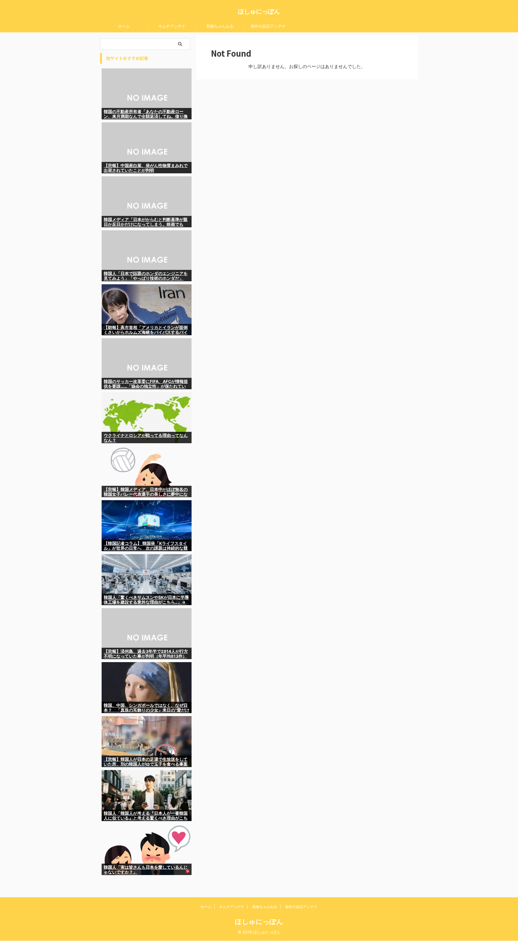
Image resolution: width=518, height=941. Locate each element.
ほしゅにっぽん (259, 11)
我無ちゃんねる (220, 26)
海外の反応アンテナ (268, 26)
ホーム (124, 26)
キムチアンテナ (172, 26)
